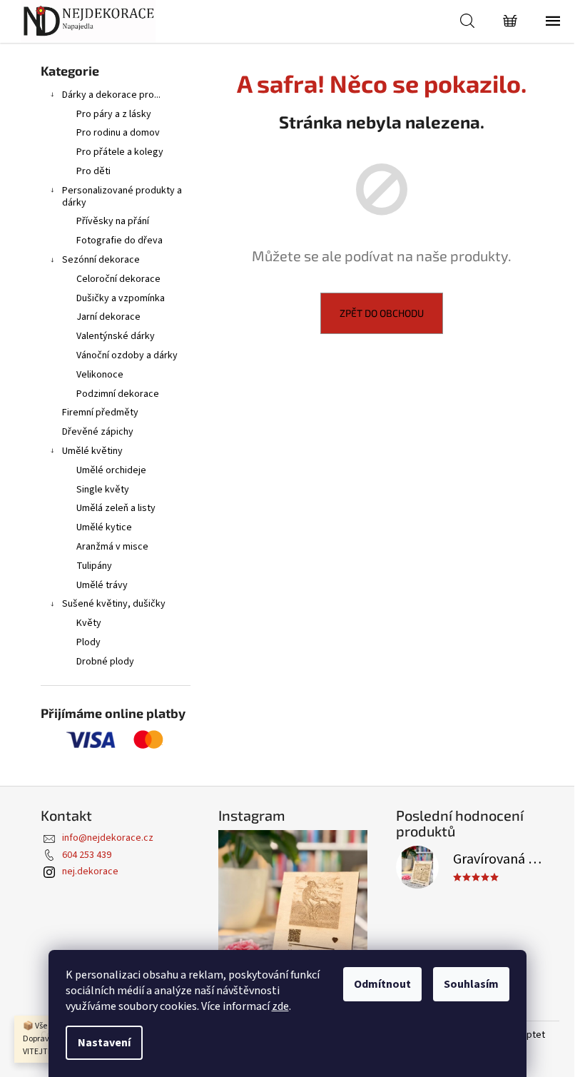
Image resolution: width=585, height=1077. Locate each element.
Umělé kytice (104, 527)
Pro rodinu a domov (118, 133)
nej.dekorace (90, 871)
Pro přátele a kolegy (119, 152)
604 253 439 (86, 855)
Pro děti (93, 171)
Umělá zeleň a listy (116, 508)
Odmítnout (382, 984)
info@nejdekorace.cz (107, 838)
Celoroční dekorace (118, 279)
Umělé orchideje (111, 470)
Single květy (102, 489)
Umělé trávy (102, 585)
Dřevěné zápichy (97, 432)
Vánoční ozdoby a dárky (127, 355)
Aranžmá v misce (112, 547)
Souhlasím (471, 984)
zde (280, 1006)
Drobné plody (105, 661)
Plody (88, 642)
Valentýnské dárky (115, 336)
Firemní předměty (100, 412)
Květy (88, 623)
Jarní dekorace (108, 317)
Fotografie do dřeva (119, 240)
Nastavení (104, 1043)
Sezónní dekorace (101, 260)
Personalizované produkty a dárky (122, 196)
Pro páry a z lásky (113, 114)
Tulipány (94, 566)
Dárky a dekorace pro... (111, 95)
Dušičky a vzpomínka (120, 298)
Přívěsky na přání (112, 221)
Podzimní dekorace (117, 394)
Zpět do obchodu (382, 313)
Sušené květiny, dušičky (114, 604)
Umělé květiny (92, 451)
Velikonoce (99, 375)
